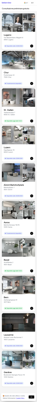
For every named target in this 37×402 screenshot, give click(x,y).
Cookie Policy (20, 398)
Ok (31, 397)
